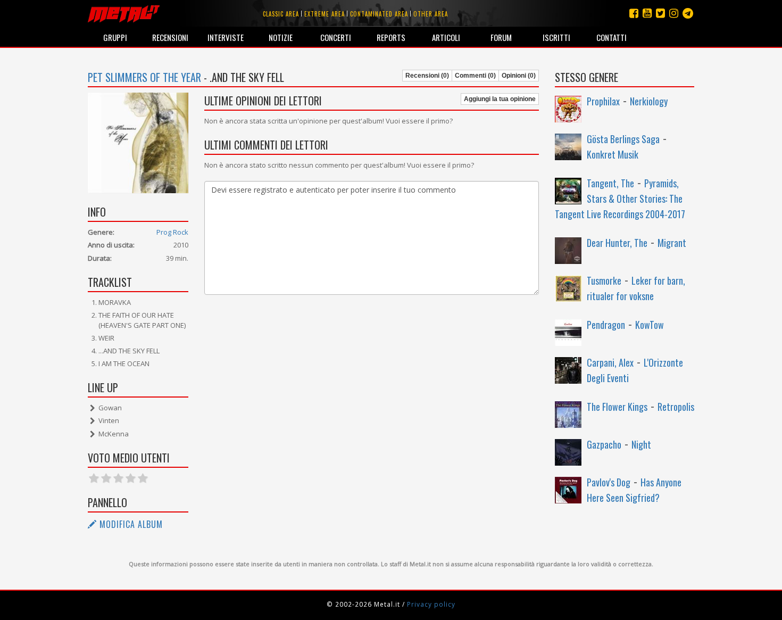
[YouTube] (647, 13)
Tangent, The (610, 183)
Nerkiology (649, 101)
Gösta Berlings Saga (623, 139)
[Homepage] (124, 13)
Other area (430, 14)
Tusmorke (604, 280)
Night (641, 444)
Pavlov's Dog (608, 482)
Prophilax (603, 101)
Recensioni (170, 37)
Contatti (611, 37)
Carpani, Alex (610, 362)
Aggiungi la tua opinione (500, 99)
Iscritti (556, 37)
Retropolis (676, 407)
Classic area (281, 14)
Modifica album (130, 524)
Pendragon (606, 325)
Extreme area (324, 14)
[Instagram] (688, 13)
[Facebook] (633, 13)
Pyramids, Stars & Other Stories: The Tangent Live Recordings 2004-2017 (620, 198)
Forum (501, 37)
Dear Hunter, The (617, 243)
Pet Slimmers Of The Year (144, 77)
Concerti (335, 37)
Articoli (446, 37)
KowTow (649, 325)
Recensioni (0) (427, 75)
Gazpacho (604, 444)
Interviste (225, 37)
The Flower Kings (617, 407)
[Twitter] (660, 13)
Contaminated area (379, 14)
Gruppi (115, 37)
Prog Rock (172, 232)
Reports (391, 37)
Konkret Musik (612, 154)
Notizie (281, 37)
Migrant (672, 243)
